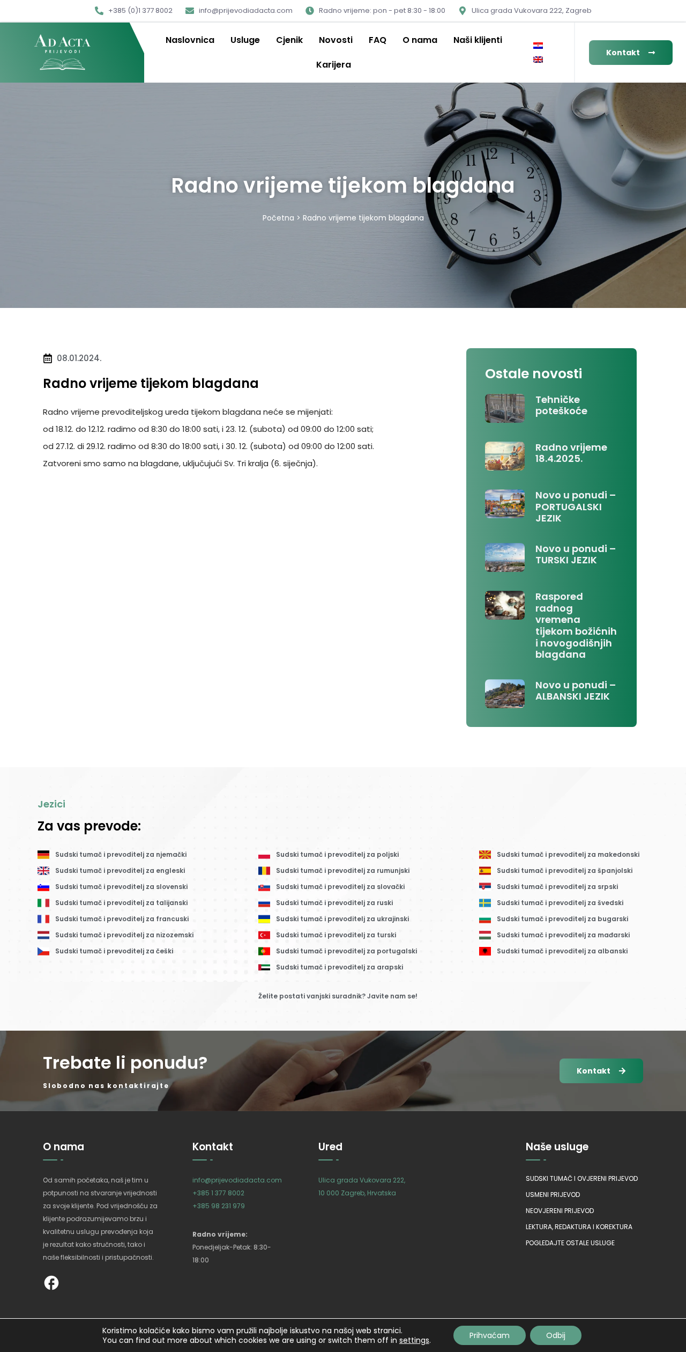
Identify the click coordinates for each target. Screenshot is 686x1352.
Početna (278, 217)
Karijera (333, 64)
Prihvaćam (489, 1335)
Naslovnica (190, 40)
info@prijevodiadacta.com (237, 1180)
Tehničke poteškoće (561, 405)
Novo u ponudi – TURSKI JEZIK (575, 554)
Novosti (336, 40)
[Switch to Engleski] (538, 60)
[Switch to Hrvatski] (538, 46)
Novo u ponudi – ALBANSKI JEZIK (575, 690)
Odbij (555, 1335)
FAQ (377, 40)
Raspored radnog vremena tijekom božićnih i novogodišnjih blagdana (576, 625)
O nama (419, 40)
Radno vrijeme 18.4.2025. (571, 453)
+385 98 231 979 (218, 1205)
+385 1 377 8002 (218, 1192)
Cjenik (289, 40)
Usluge (245, 40)
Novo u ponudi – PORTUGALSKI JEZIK (575, 506)
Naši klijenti (477, 40)
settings (414, 1340)
